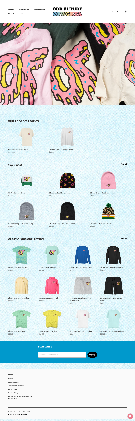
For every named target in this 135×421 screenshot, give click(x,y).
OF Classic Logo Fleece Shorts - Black (111, 299)
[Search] (112, 11)
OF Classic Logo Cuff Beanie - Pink (102, 193)
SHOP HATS (15, 164)
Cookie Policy (13, 393)
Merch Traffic (22, 414)
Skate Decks (12, 14)
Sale (22, 14)
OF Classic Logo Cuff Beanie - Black (62, 224)
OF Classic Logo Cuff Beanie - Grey (20, 224)
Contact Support (14, 382)
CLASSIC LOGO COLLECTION (26, 239)
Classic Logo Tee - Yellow (48, 331)
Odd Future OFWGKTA (22, 412)
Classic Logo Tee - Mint (16, 331)
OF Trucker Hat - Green (16, 193)
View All (124, 164)
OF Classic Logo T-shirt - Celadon (112, 331)
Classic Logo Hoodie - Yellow (18, 298)
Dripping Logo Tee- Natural (18, 149)
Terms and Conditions (16, 386)
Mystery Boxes (39, 9)
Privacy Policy (13, 389)
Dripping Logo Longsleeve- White (61, 149)
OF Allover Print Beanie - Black (60, 193)
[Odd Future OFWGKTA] (67, 11)
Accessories (24, 9)
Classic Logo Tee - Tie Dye (17, 267)
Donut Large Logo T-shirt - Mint (50, 267)
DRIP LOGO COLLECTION (23, 121)
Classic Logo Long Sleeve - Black (111, 267)
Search (10, 379)
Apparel (11, 9)
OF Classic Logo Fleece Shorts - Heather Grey (80, 299)
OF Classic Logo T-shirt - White (80, 331)
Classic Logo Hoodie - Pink (48, 298)
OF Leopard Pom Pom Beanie (100, 224)
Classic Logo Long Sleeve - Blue (80, 267)
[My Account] (117, 11)
